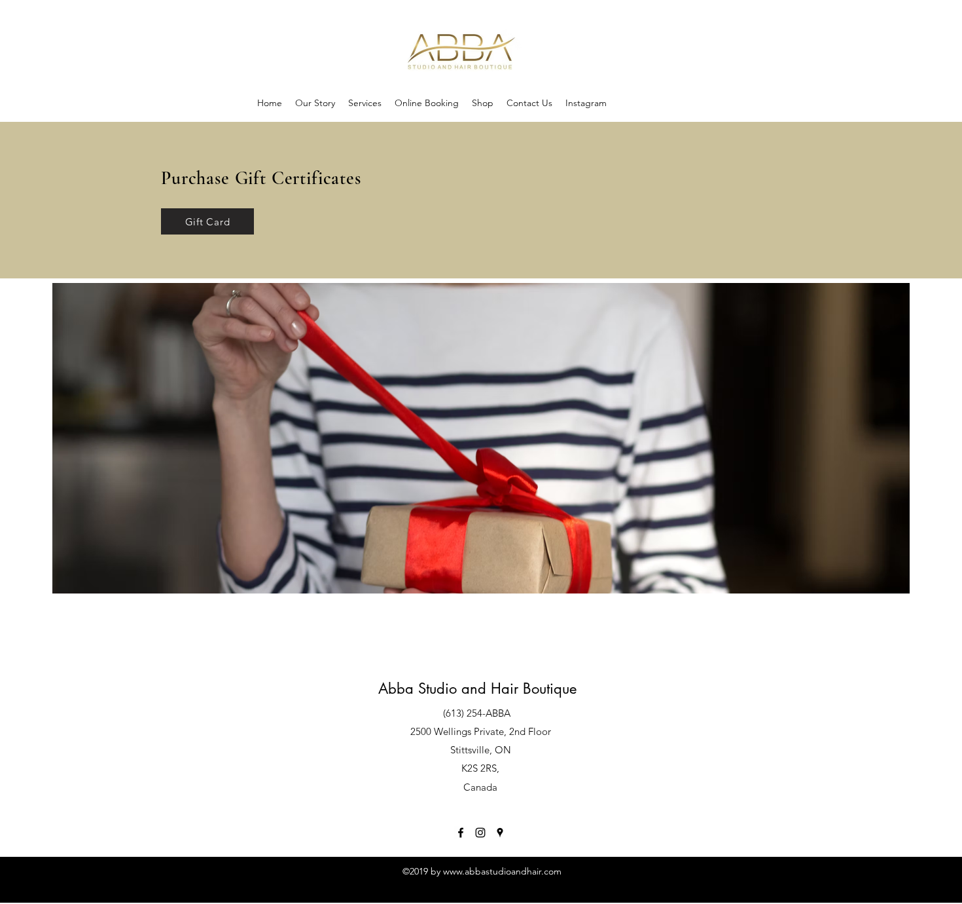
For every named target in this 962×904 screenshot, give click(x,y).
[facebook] (460, 832)
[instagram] (480, 832)
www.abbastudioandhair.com (502, 871)
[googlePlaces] (500, 832)
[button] (482, 102)
